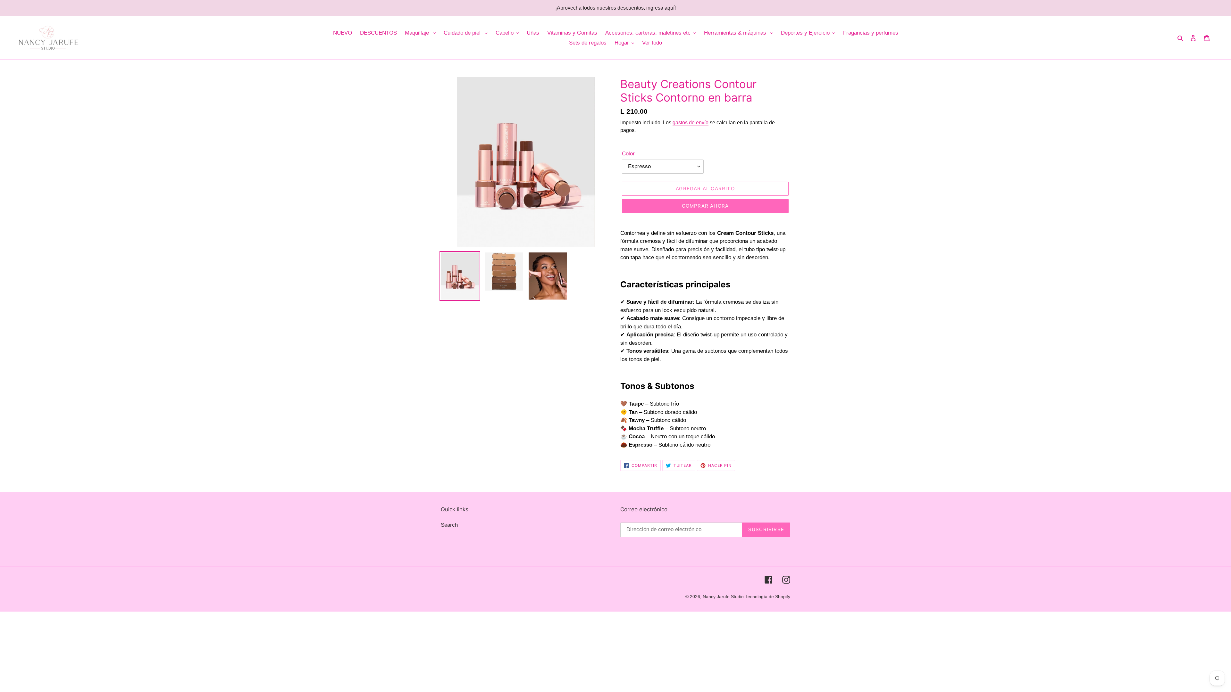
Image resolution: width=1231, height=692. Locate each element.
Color (628, 154)
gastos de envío (690, 122)
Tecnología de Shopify (767, 596)
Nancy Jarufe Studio (723, 596)
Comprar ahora (705, 206)
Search (449, 525)
